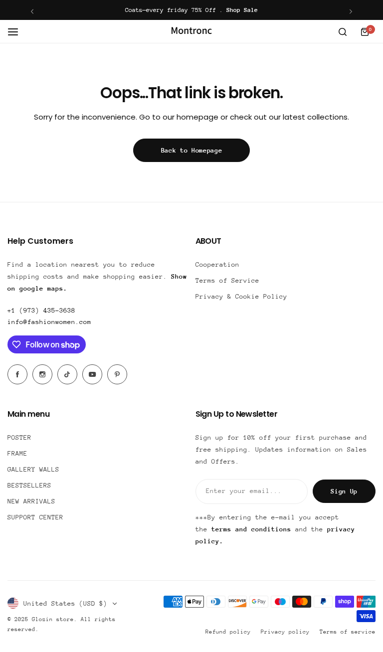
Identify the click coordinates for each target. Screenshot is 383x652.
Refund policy (228, 632)
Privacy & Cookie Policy (241, 296)
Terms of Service (227, 280)
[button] (32, 11)
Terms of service (348, 632)
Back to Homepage (191, 150)
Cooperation (217, 264)
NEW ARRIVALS (31, 501)
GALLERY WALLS (33, 469)
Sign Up (344, 491)
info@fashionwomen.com (49, 322)
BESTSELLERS (29, 485)
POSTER (19, 437)
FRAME (17, 453)
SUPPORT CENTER (35, 517)
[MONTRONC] (191, 31)
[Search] (343, 32)
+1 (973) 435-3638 (41, 310)
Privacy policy (285, 632)
